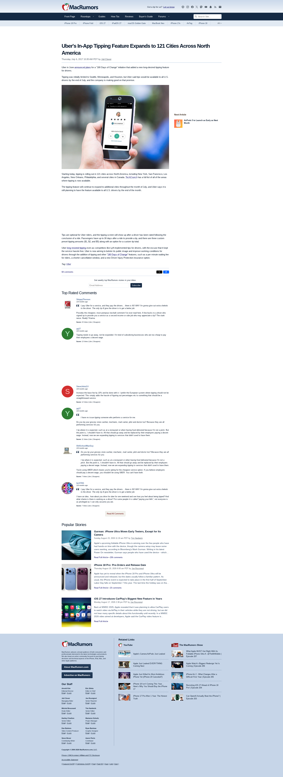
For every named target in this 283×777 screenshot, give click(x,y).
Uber (68, 264)
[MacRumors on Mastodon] (201, 7)
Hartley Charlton (68, 718)
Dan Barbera (66, 728)
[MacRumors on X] (197, 7)
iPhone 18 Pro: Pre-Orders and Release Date (120, 565)
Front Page (69, 16)
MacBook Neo (158, 23)
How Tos (115, 16)
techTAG (80, 483)
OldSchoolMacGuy (84, 446)
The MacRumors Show (191, 645)
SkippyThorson (83, 299)
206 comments (116, 557)
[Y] (67, 339)
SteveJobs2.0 (82, 386)
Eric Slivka (89, 688)
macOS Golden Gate (137, 23)
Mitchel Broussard (69, 708)
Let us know (169, 7)
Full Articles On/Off (83, 764)
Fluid (94, 764)
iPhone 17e (175, 23)
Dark (116, 764)
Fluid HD (100, 764)
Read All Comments (115, 514)
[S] (67, 397)
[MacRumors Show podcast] (182, 7)
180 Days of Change (117, 254)
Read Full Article (101, 557)
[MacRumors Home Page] (80, 7)
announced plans (82, 67)
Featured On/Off (68, 764)
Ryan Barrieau (90, 728)
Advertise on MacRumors (77, 675)
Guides (101, 16)
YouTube (128, 645)
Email (63, 693)
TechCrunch (131, 177)
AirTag (189, 23)
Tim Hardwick (137, 538)
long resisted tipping (76, 248)
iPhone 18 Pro (70, 23)
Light (111, 764)
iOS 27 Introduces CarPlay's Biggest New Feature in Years (128, 598)
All (220, 23)
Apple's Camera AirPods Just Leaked (149, 654)
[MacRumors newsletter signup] (220, 7)
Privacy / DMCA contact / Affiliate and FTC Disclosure (81, 755)
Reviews (129, 16)
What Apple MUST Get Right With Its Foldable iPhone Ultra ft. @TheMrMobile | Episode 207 (203, 653)
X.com (69, 693)
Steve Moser (66, 738)
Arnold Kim (66, 688)
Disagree (96, 322)
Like (90, 322)
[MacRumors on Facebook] (192, 7)
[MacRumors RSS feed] (215, 7)
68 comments (67, 272)
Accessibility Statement (70, 760)
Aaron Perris (90, 738)
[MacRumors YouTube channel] (205, 7)
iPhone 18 (203, 23)
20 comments (116, 588)
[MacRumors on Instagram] (187, 7)
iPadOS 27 (116, 23)
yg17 (78, 329)
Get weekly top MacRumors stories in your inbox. (115, 280)
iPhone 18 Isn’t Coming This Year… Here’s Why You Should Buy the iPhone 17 (150, 686)
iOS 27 (103, 23)
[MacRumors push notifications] (210, 7)
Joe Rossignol (138, 568)
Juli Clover (106, 59)
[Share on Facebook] (166, 272)
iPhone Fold (88, 23)
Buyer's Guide (146, 16)
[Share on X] (159, 272)
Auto (106, 764)
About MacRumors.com (76, 667)
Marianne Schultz (92, 718)
